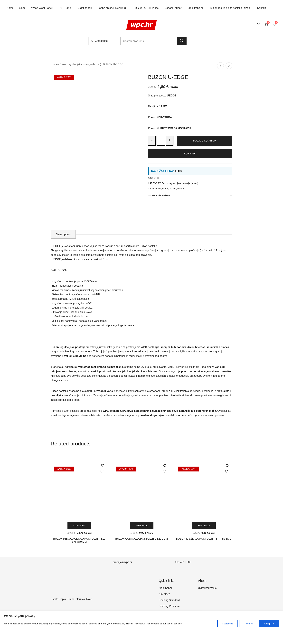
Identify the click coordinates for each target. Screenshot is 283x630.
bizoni (165, 188)
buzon (173, 188)
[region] (141, 620)
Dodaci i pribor (172, 8)
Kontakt (261, 8)
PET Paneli (65, 8)
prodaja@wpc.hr (122, 562)
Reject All (248, 623)
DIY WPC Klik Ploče (147, 8)
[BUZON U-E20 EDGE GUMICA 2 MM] (229, 65)
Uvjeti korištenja (207, 588)
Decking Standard (169, 600)
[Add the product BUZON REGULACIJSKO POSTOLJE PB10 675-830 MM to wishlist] (102, 468)
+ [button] (170, 140)
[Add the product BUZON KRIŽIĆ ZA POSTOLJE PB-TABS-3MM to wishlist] (227, 468)
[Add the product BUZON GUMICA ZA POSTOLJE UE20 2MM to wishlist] (165, 468)
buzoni (180, 188)
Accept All (269, 623)
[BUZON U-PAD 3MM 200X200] (220, 65)
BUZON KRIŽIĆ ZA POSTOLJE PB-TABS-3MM (204, 538)
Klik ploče (164, 594)
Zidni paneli (85, 8)
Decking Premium (169, 606)
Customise (227, 623)
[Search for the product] (182, 41)
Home (10, 8)
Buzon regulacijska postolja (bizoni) (230, 8)
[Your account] (258, 24)
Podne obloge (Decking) (111, 8)
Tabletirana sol (195, 8)
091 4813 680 (183, 562)
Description (63, 234)
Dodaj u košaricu (204, 140)
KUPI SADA (190, 153)
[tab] (63, 234)
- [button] (151, 140)
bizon (158, 188)
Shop (22, 8)
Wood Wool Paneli (42, 8)
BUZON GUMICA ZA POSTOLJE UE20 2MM (141, 538)
